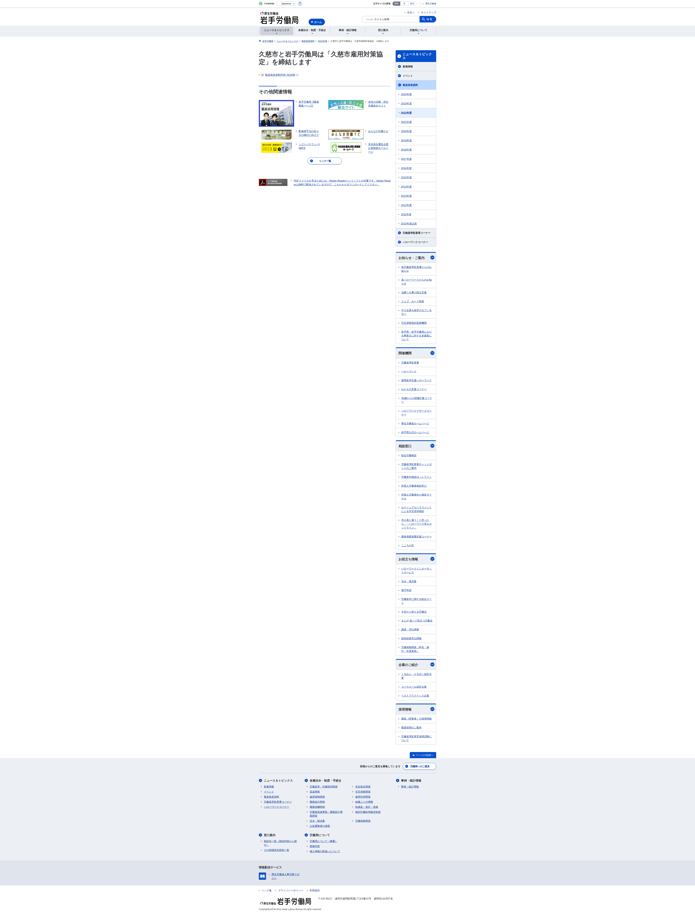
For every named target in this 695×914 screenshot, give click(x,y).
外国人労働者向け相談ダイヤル (416, 496)
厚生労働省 (430, 3)
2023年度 (406, 103)
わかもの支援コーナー (414, 389)
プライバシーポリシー (290, 890)
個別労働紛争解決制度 (368, 812)
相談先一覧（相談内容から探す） (280, 843)
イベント (408, 75)
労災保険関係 (362, 791)
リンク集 (267, 890)
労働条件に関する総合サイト (416, 601)
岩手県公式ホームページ (415, 432)
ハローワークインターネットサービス (416, 570)
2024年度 (406, 94)
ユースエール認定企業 (414, 686)
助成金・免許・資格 (366, 806)
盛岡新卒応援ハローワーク (416, 380)
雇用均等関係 (362, 796)
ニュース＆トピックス (417, 56)
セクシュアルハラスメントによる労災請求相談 (416, 509)
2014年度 (406, 186)
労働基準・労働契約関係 (324, 786)
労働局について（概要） (324, 841)
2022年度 (406, 112)
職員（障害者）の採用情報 (416, 718)
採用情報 (405, 709)
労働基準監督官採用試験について (416, 738)
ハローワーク (408, 371)
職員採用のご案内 (411, 727)
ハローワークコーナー (415, 242)
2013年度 (406, 195)
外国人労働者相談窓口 (414, 485)
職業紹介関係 (317, 801)
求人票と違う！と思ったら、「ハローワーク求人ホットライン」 (416, 524)
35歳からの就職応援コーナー (416, 400)
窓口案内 (269, 835)
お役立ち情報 (408, 559)
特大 (412, 3)
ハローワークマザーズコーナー (416, 412)
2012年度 (406, 205)
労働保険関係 (362, 820)
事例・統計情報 (411, 780)
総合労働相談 (408, 455)
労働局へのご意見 (419, 766)
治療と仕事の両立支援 (414, 292)
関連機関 (405, 353)
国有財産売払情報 (411, 638)
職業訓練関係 (317, 806)
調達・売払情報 (410, 629)
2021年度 (406, 122)
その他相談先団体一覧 (276, 850)
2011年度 (406, 214)
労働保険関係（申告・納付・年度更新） (415, 649)
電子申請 (406, 590)
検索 (430, 19)
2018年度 (406, 149)
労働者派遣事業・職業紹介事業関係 (326, 814)
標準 (396, 3)
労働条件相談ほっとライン (416, 476)
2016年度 (406, 168)
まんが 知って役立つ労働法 (416, 620)
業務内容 (315, 846)
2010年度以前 (409, 223)
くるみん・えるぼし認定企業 (416, 676)
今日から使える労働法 (414, 611)
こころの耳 (407, 545)
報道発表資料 (410, 85)
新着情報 (408, 66)
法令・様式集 (408, 581)
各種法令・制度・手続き (326, 780)
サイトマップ (428, 12)
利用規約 (315, 890)
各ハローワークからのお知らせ (416, 281)
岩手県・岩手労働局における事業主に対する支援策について (416, 335)
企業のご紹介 (408, 665)
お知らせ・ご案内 (412, 258)
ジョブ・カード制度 (412, 301)
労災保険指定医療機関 (414, 322)
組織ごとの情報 (364, 801)
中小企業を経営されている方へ (416, 312)
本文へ (411, 12)
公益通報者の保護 (320, 825)
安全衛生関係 (362, 786)
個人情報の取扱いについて (325, 851)
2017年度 (406, 158)
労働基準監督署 (410, 362)
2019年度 (406, 140)
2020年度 (406, 131)
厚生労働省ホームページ (415, 423)
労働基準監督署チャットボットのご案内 (416, 466)
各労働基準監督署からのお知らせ (416, 269)
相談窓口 (405, 446)
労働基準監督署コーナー (417, 232)
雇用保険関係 (317, 796)
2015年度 (406, 177)
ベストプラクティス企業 (415, 695)
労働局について (320, 835)
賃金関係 (315, 791)
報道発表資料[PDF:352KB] (280, 74)
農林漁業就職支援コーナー (416, 536)
